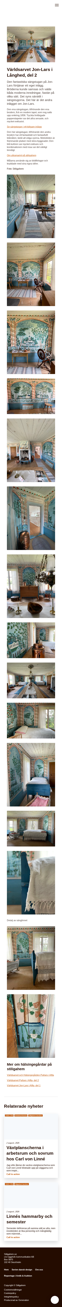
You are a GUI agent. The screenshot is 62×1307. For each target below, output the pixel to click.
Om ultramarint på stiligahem (21, 155)
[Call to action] (31, 1146)
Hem (6, 1270)
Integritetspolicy (11, 1297)
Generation (23, 1300)
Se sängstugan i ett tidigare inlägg (24, 126)
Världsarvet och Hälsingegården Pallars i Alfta (30, 1075)
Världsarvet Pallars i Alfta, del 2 (23, 1080)
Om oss (39, 1270)
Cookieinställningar (13, 1290)
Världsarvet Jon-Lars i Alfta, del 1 (24, 1085)
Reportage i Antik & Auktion (18, 1276)
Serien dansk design (22, 1270)
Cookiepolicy (10, 1293)
